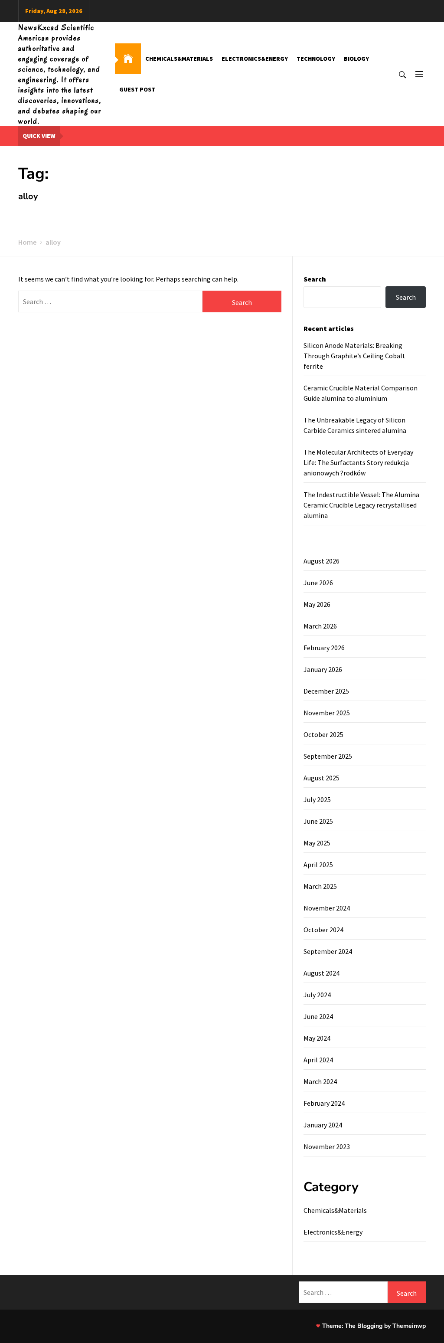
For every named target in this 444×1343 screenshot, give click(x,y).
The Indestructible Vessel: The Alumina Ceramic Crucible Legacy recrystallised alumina (361, 505)
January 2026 (323, 669)
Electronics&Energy (255, 58)
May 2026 (317, 604)
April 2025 (318, 864)
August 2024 (322, 973)
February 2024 (324, 1103)
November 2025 (327, 712)
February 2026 (324, 647)
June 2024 (318, 1016)
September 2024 (328, 951)
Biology (356, 58)
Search (315, 279)
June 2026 (318, 582)
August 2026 (322, 561)
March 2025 (320, 886)
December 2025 (326, 691)
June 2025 (318, 821)
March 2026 (320, 626)
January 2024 (323, 1124)
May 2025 (317, 843)
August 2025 (322, 777)
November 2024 (327, 908)
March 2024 (320, 1081)
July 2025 (317, 799)
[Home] (128, 58)
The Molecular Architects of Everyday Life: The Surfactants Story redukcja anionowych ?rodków (358, 462)
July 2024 (317, 994)
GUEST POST (137, 89)
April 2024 (318, 1059)
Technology (316, 58)
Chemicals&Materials (179, 58)
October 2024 (323, 929)
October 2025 (323, 734)
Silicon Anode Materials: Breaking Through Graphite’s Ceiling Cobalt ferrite (354, 355)
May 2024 (317, 1038)
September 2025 (328, 756)
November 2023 (327, 1146)
